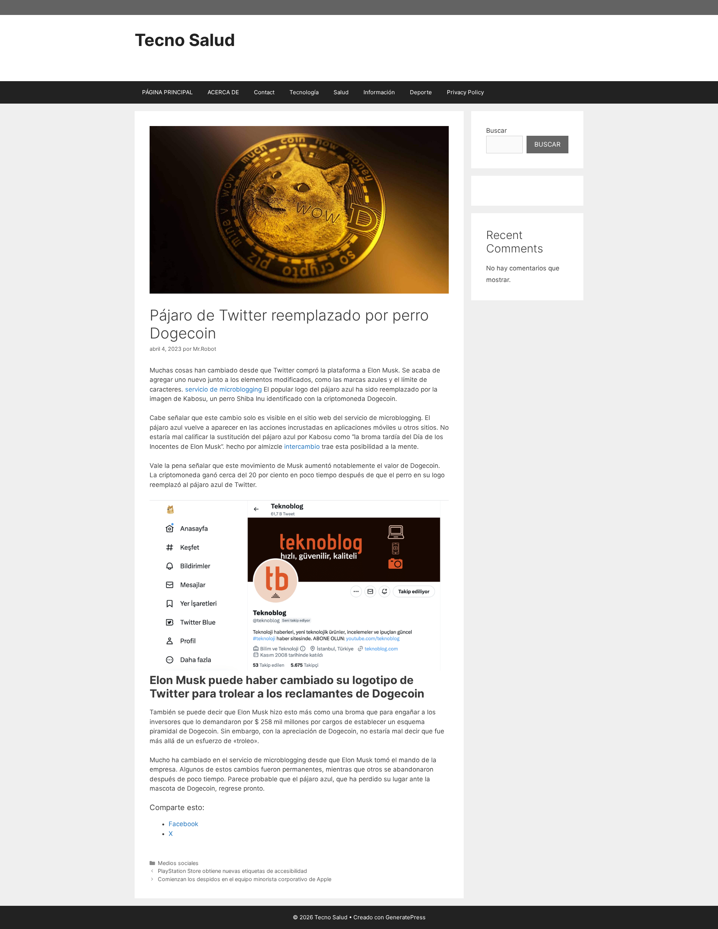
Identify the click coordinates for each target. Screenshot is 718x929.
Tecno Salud (185, 40)
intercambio (302, 446)
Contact (264, 92)
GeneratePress (406, 917)
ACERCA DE (223, 92)
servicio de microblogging (223, 389)
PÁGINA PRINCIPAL (167, 92)
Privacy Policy (465, 92)
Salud (341, 92)
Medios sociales (178, 863)
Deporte (421, 92)
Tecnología (304, 92)
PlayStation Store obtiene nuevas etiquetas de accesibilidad (232, 871)
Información (379, 92)
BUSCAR (547, 144)
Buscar (496, 130)
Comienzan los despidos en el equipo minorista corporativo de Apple (244, 879)
